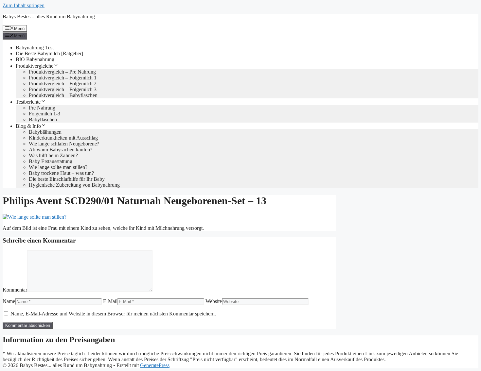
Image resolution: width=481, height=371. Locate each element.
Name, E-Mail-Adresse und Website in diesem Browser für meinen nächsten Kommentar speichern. (113, 313)
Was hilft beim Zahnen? (53, 155)
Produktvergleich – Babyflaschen (63, 95)
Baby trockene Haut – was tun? (61, 173)
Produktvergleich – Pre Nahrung (62, 72)
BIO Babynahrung (35, 59)
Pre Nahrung (42, 107)
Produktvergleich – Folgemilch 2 (63, 83)
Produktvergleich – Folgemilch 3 (63, 89)
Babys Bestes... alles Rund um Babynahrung (49, 16)
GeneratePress (154, 365)
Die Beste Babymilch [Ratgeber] (49, 53)
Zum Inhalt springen (24, 5)
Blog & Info (28, 126)
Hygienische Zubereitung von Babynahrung (74, 185)
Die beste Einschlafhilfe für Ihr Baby (67, 179)
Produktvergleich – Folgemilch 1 (63, 77)
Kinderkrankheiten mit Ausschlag (63, 138)
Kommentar (15, 290)
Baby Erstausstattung (50, 161)
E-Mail (110, 301)
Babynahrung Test (35, 47)
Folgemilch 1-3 (44, 113)
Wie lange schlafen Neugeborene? (64, 143)
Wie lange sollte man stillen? (58, 167)
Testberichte (28, 102)
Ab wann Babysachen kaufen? (60, 149)
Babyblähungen (45, 132)
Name (9, 301)
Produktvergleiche (34, 66)
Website (213, 301)
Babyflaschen (43, 119)
